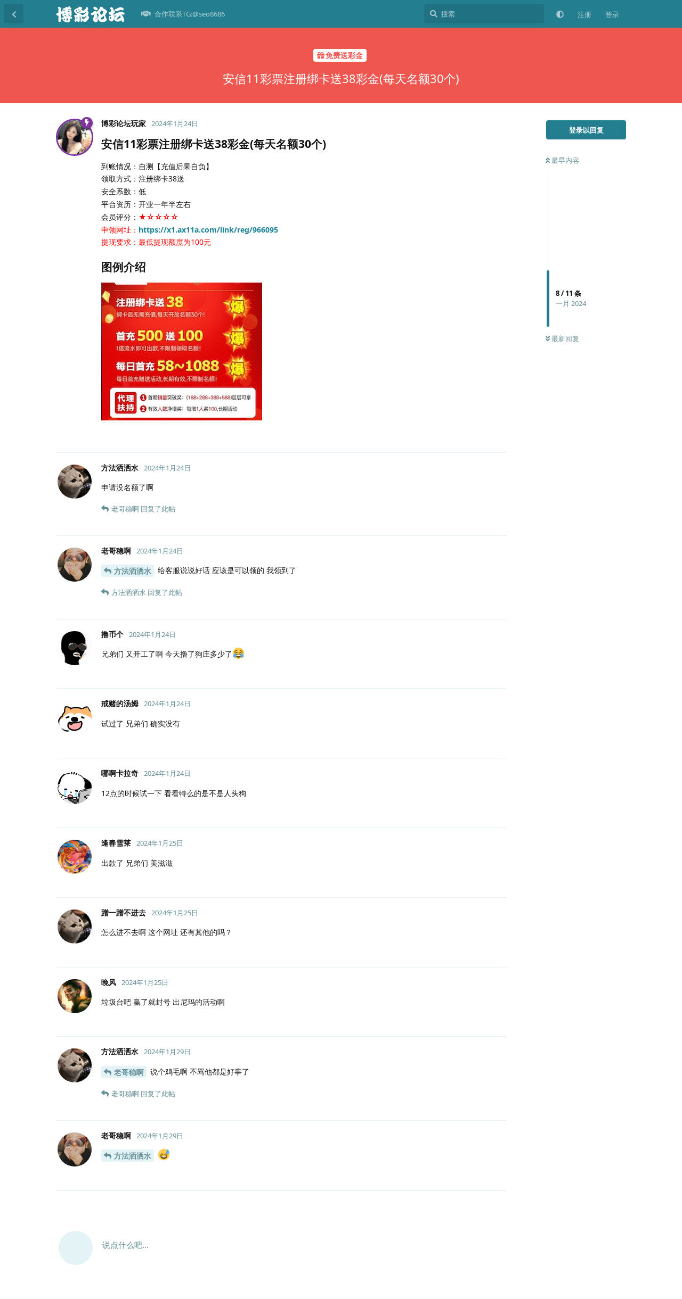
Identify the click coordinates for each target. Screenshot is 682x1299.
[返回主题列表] (13, 13)
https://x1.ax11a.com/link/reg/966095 (208, 230)
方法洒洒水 (132, 571)
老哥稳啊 (129, 1072)
